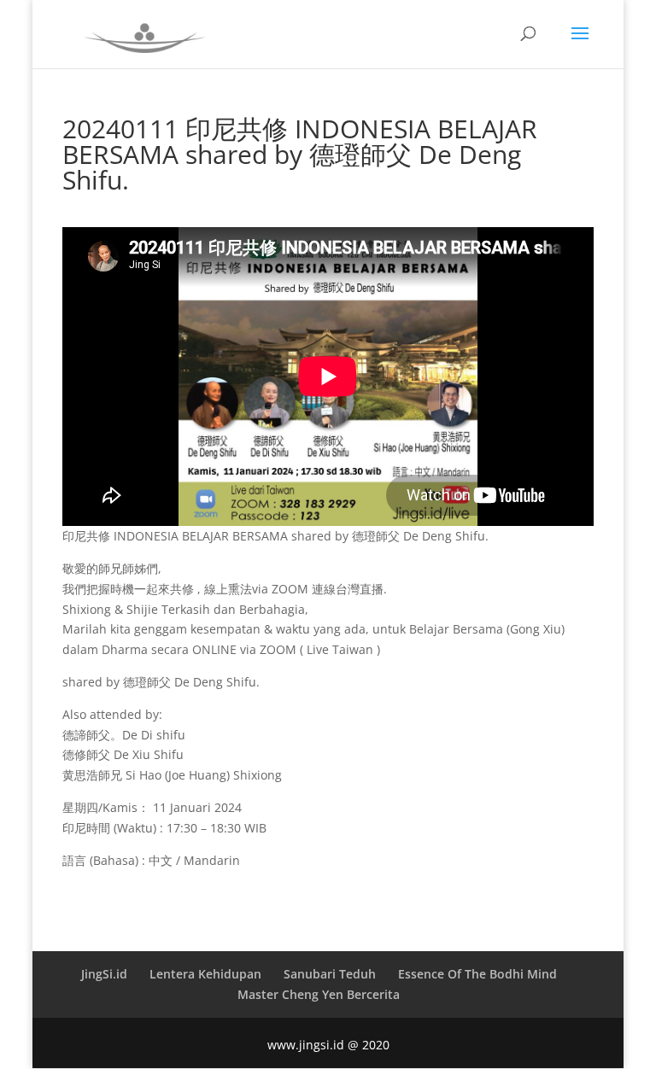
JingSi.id (104, 974)
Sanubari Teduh (330, 974)
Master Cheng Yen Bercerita (318, 994)
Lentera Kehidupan (205, 974)
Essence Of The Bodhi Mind (477, 974)
